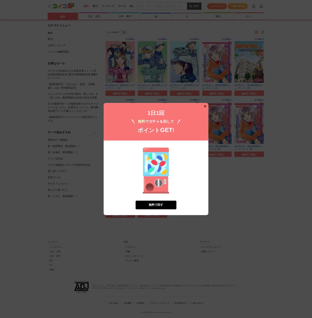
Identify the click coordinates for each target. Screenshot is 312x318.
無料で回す (156, 204)
